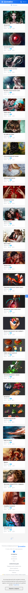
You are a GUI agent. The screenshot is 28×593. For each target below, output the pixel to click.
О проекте (14, 556)
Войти (25, 2)
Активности (14, 558)
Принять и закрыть (14, 588)
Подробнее (16, 584)
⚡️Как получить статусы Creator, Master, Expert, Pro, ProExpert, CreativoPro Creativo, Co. (14, 575)
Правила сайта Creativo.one (14, 566)
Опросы (14, 572)
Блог (14, 560)
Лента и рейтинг (14, 568)
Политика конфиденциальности (10, 545)
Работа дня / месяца (14, 570)
